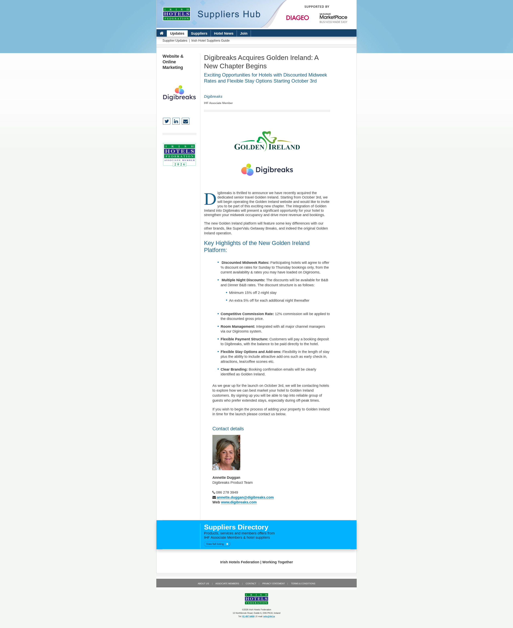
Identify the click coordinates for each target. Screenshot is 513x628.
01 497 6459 (248, 616)
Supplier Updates (175, 40)
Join (243, 33)
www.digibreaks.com (239, 502)
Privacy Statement (273, 583)
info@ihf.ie (269, 616)
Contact (251, 583)
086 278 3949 (227, 492)
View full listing (216, 543)
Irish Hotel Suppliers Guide (210, 40)
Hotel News (223, 33)
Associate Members (227, 583)
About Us (203, 583)
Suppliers (199, 33)
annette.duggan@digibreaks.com (245, 497)
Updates (177, 33)
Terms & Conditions (303, 583)
